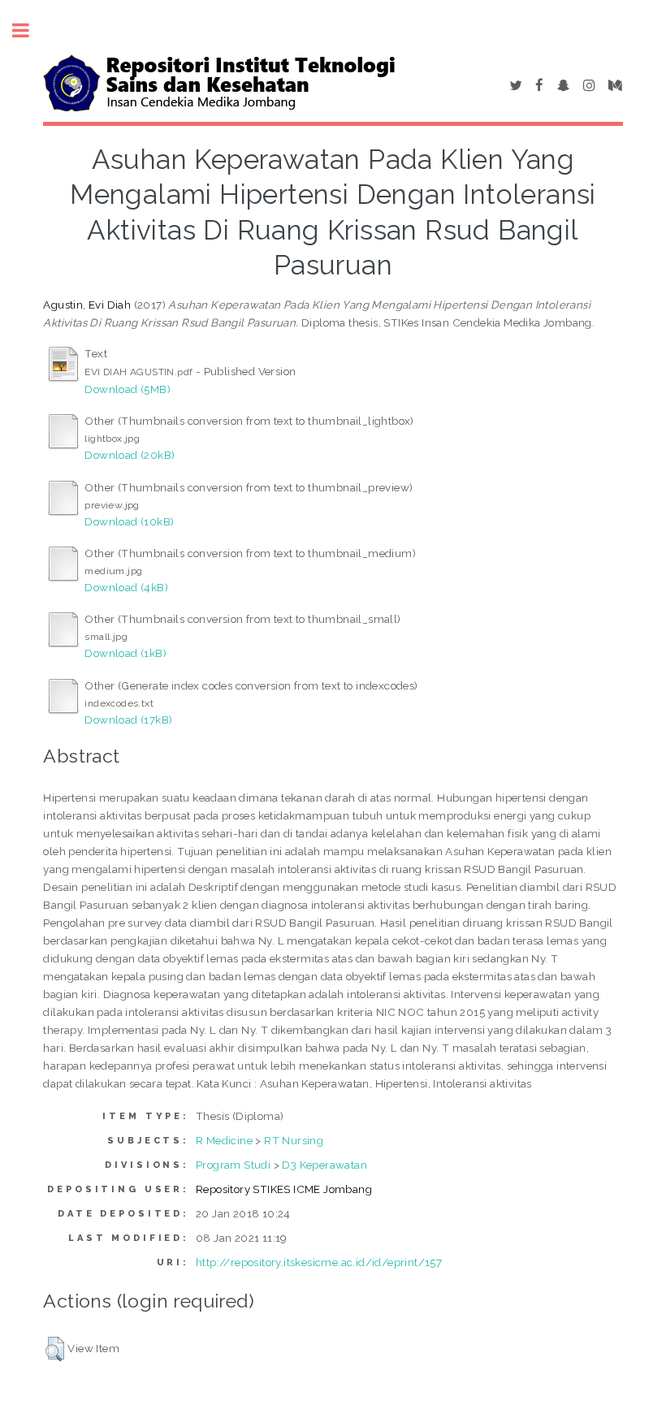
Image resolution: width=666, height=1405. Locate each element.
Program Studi (233, 1164)
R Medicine (224, 1140)
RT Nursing (293, 1140)
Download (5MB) (127, 389)
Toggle (29, 30)
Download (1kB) (125, 652)
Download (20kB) (129, 454)
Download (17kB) (128, 719)
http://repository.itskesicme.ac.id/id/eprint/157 (319, 1262)
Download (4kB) (126, 587)
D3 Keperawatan (324, 1164)
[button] (54, 1349)
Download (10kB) (129, 521)
